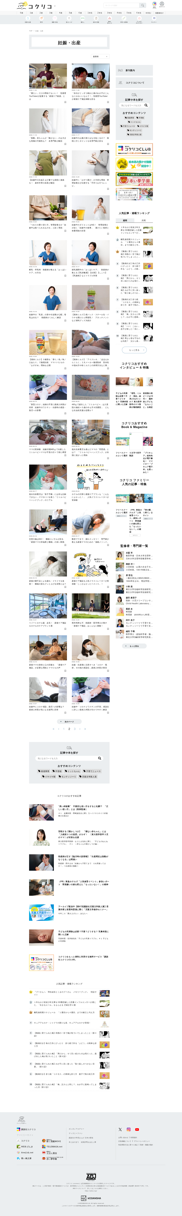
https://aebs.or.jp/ (91, 1191)
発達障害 (45, 771)
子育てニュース (93, 771)
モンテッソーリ (69, 776)
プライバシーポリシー (142, 1141)
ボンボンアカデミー (76, 1129)
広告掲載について (124, 1141)
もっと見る (134, 350)
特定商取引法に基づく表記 (128, 1145)
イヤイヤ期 (50, 776)
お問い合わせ (123, 1137)
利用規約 (133, 1137)
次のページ (69, 721)
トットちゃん (74, 771)
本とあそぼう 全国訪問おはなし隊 (82, 1142)
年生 (90, 12)
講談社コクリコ (121, 516)
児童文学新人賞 (89, 776)
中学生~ (149, 13)
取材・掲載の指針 (146, 1145)
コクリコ (135, 535)
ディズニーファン (75, 1133)
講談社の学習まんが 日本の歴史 (81, 1137)
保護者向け (159, 13)
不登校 (58, 771)
